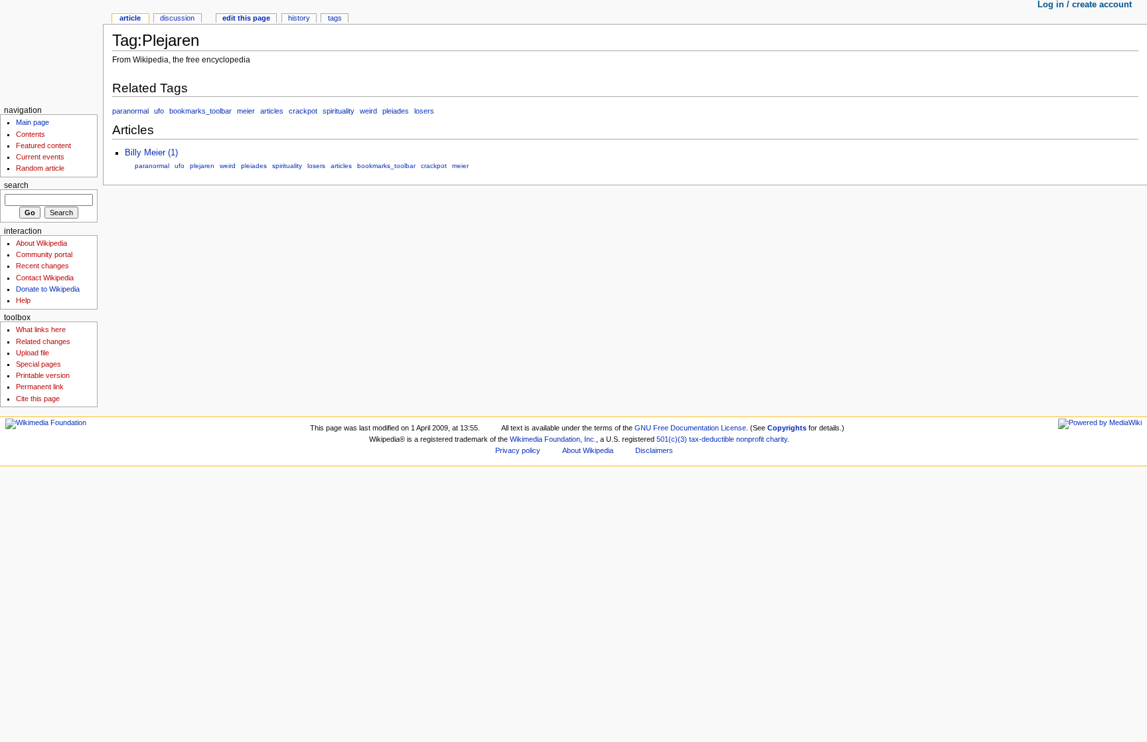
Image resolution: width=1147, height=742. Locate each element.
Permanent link (40, 387)
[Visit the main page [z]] (51, 51)
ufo (159, 111)
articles (271, 111)
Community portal (44, 254)
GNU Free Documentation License (690, 428)
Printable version (43, 375)
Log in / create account (1084, 4)
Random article (40, 168)
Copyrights (786, 428)
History (299, 18)
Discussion (177, 18)
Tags (335, 18)
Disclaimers (654, 450)
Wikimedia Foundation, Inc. (553, 439)
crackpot (303, 111)
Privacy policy (517, 450)
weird (368, 111)
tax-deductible (711, 439)
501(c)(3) (671, 439)
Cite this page (38, 399)
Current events (40, 157)
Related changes (43, 341)
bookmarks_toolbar (200, 111)
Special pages (38, 364)
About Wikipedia (41, 243)
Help (23, 300)
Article (130, 18)
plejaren (202, 165)
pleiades (395, 111)
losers (424, 111)
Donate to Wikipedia (48, 289)
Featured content (43, 145)
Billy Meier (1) (151, 152)
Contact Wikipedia (45, 278)
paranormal (130, 111)
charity (776, 439)
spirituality (338, 111)
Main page (32, 122)
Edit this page (246, 18)
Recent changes (42, 266)
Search (16, 185)
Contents (30, 134)
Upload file (32, 353)
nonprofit (750, 439)
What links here (41, 329)
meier (246, 111)
